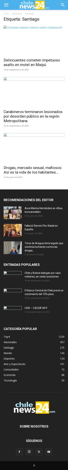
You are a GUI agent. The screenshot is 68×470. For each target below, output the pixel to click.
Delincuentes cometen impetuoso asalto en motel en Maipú (32, 62)
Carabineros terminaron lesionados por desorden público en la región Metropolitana (33, 116)
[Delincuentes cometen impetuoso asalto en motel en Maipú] (34, 41)
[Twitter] (39, 452)
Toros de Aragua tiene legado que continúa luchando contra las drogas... (44, 247)
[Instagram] (29, 451)
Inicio (6, 13)
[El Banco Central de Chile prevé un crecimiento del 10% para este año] (13, 295)
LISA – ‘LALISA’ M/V (36, 307)
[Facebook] (19, 452)
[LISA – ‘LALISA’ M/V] (13, 312)
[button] (6, 5)
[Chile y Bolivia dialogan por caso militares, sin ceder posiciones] (13, 277)
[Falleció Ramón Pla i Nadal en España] (13, 230)
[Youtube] (48, 452)
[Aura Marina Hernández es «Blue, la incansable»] (13, 212)
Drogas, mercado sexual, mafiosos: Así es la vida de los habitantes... (33, 170)
